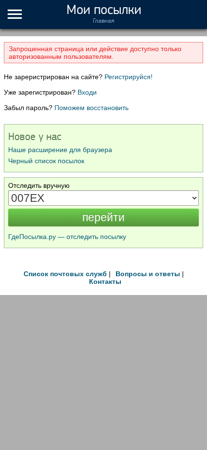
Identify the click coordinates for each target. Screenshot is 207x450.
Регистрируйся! (128, 77)
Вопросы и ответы (148, 274)
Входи (87, 92)
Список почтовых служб (65, 274)
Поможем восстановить (91, 108)
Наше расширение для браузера (60, 150)
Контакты (105, 281)
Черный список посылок (46, 161)
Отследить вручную (39, 185)
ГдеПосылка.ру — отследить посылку (67, 236)
